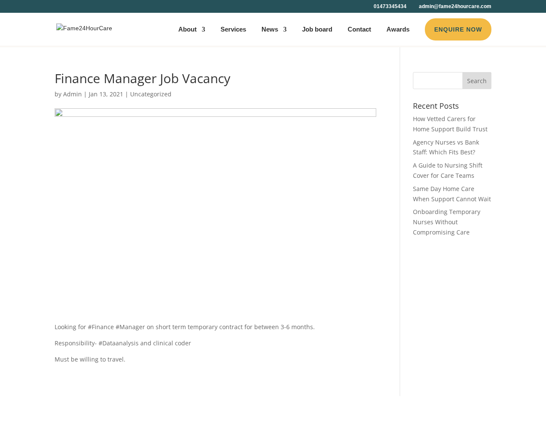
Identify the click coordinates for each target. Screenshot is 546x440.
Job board (317, 29)
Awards (398, 29)
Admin (72, 94)
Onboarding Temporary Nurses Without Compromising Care (446, 222)
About (187, 29)
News (269, 29)
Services (233, 29)
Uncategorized (150, 94)
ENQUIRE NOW (458, 29)
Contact (359, 29)
